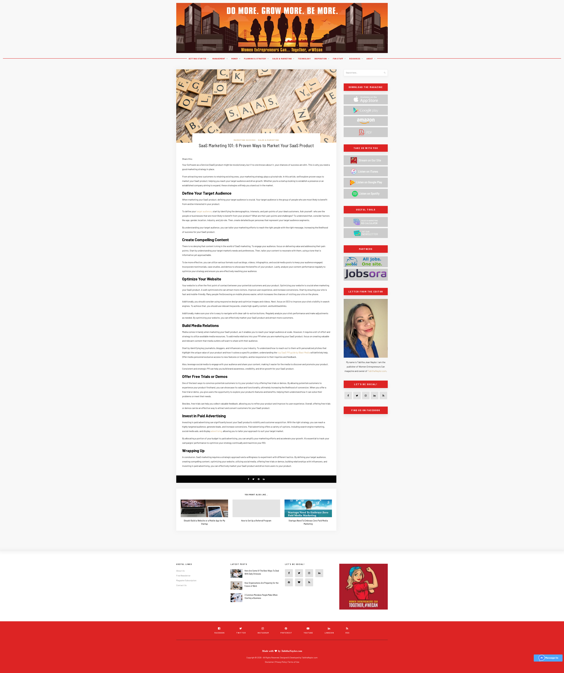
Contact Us (181, 585)
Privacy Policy (281, 662)
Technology (304, 58)
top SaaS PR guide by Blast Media (293, 352)
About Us (180, 570)
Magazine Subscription (186, 580)
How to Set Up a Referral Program (256, 520)
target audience (204, 211)
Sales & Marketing (282, 58)
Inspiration (320, 58)
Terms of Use (293, 662)
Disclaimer (269, 662)
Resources (354, 58)
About (369, 58)
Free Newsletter (183, 575)
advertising (216, 431)
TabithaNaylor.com (377, 371)
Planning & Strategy (255, 58)
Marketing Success (245, 140)
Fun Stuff (338, 58)
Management (218, 58)
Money (234, 58)
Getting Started (197, 58)
